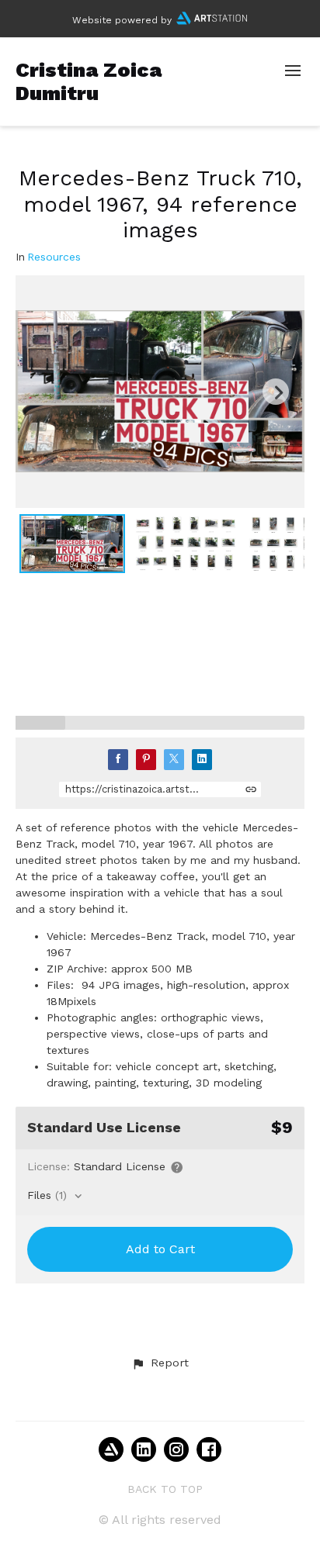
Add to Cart (160, 1249)
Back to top (165, 1489)
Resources (54, 257)
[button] (160, 1363)
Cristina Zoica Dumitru (89, 81)
